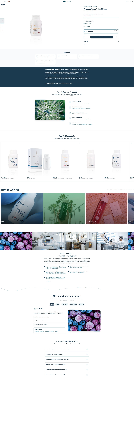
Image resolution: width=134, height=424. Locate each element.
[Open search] (130, 1)
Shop (5, 1)
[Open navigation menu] (2, 1)
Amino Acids (81, 304)
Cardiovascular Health (88, 6)
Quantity (85, 34)
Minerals (57, 304)
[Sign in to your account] (126, 1)
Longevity (95, 6)
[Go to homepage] (67, 1)
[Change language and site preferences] (127, 1)
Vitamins (52, 304)
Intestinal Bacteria (73, 304)
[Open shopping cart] (132, 1)
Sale (9, 1)
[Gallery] (36, 25)
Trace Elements (64, 304)
